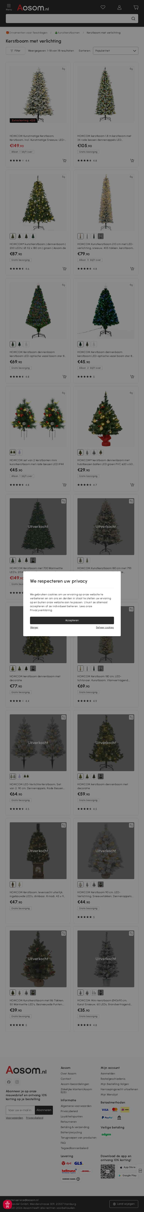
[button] (7, 1204)
